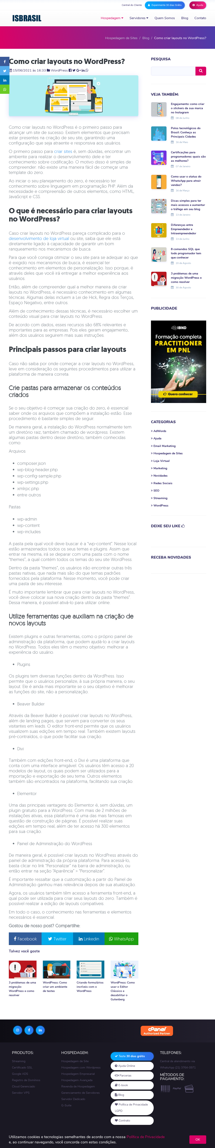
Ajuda (199, 5)
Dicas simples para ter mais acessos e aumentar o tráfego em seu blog (188, 205)
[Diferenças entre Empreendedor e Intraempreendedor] (159, 230)
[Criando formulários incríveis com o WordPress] (90, 969)
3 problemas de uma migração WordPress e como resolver (22, 989)
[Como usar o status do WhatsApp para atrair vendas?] (159, 181)
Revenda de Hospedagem (78, 1086)
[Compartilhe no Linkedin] (4, 80)
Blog (184, 18)
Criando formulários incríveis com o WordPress (90, 987)
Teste (131, 1056)
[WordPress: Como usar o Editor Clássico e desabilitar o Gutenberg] (124, 969)
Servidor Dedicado (73, 1099)
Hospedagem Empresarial (78, 1074)
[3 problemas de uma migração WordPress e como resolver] (23, 969)
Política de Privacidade (146, 1136)
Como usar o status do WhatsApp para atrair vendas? (186, 181)
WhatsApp (123, 938)
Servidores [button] (138, 18)
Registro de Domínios (26, 1080)
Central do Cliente (132, 5)
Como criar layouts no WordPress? (67, 61)
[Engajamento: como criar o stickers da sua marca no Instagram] (159, 109)
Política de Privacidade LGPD (131, 1108)
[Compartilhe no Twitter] (4, 70)
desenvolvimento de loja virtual (39, 238)
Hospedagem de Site (75, 1061)
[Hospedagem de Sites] (27, 18)
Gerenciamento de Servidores (80, 1093)
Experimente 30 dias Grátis (166, 5)
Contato (200, 18)
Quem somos (165, 18)
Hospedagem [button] (111, 18)
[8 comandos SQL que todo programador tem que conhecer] (159, 254)
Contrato (124, 1121)
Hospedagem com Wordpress (81, 1068)
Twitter (59, 938)
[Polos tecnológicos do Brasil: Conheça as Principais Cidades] (159, 133)
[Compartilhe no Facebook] (4, 61)
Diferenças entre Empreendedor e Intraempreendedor (183, 229)
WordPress (59, 70)
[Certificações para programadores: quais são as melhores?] (159, 157)
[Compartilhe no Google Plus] (78, 70)
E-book (123, 1085)
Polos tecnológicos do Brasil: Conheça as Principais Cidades (186, 132)
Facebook (26, 938)
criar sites (63, 151)
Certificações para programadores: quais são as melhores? (188, 156)
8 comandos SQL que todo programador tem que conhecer (186, 253)
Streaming (18, 1061)
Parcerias (125, 1076)
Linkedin (91, 938)
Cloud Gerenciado (23, 1086)
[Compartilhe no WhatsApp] (4, 89)
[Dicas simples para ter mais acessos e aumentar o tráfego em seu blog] (159, 206)
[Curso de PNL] (178, 362)
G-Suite (66, 1105)
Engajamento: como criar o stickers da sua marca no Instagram (187, 108)
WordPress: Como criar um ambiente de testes (55, 987)
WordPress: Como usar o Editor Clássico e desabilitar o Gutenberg (123, 991)
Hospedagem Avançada (76, 1080)
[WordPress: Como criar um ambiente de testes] (57, 969)
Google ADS (20, 1074)
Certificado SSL (22, 1068)
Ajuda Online (126, 1066)
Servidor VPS (21, 1093)
